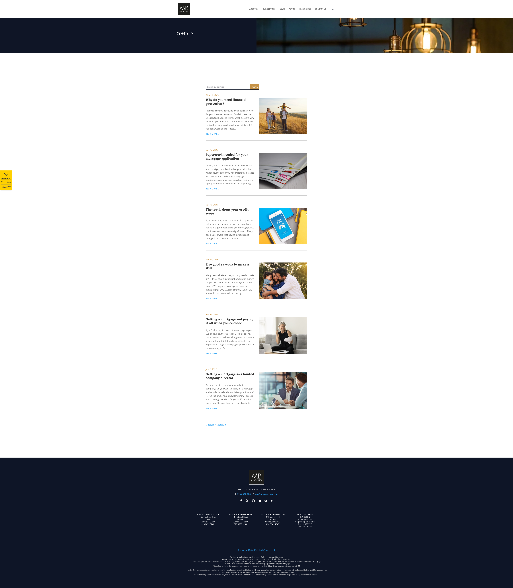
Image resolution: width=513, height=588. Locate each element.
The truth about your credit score (227, 211)
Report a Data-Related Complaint (256, 550)
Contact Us (252, 489)
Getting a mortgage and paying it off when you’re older (230, 321)
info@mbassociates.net (266, 494)
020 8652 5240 (244, 494)
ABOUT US (254, 9)
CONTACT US (320, 9)
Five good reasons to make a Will (227, 266)
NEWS (282, 9)
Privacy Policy (268, 489)
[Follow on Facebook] (241, 500)
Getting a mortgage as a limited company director (230, 376)
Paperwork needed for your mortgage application (227, 156)
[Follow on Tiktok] (271, 500)
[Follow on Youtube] (265, 500)
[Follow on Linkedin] (259, 500)
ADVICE (292, 9)
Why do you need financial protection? (226, 101)
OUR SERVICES (269, 9)
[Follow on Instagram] (253, 500)
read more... (212, 134)
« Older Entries (216, 424)
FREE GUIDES (305, 9)
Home (241, 489)
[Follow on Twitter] (247, 500)
